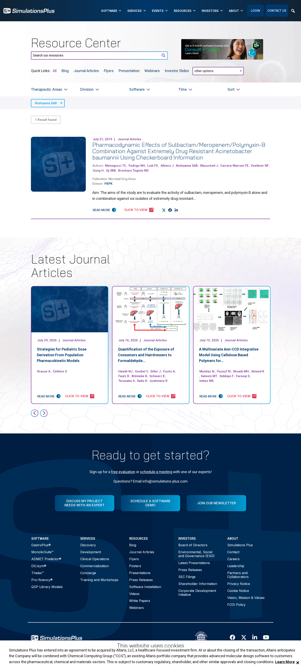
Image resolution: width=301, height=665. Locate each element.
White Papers (139, 601)
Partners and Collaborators (238, 575)
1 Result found (46, 120)
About (234, 10)
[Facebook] (170, 210)
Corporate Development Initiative (197, 593)
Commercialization (94, 566)
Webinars (152, 70)
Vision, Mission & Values (246, 598)
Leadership (235, 566)
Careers (233, 559)
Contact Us (276, 10)
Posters (135, 566)
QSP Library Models (47, 587)
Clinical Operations (94, 559)
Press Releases (141, 580)
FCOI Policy (236, 605)
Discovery (88, 545)
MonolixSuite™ (42, 552)
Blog (65, 70)
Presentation (129, 70)
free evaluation (123, 472)
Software (109, 10)
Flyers (109, 70)
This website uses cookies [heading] (150, 645)
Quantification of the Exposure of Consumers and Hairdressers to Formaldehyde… (146, 355)
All (55, 70)
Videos (134, 594)
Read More (101, 210)
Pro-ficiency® (42, 580)
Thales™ (37, 573)
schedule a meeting (156, 472)
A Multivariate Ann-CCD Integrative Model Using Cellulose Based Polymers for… (228, 355)
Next (44, 413)
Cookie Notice (238, 591)
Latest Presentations (194, 563)
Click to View (135, 210)
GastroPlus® (41, 545)
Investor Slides (177, 70)
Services (134, 10)
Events (158, 10)
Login (255, 10)
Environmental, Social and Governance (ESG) (196, 554)
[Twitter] (164, 210)
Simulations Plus (240, 545)
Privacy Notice (238, 584)
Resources (182, 10)
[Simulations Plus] (28, 10)
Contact (233, 552)
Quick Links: (40, 70)
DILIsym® (38, 566)
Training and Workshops (99, 580)
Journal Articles (86, 70)
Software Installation (145, 587)
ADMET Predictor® (46, 559)
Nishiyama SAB (46, 103)
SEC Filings (187, 577)
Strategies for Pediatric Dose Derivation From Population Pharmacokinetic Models (61, 355)
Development (90, 552)
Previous (34, 413)
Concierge (88, 573)
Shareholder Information (197, 584)
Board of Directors (192, 545)
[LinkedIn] (176, 210)
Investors (210, 10)
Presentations (139, 573)
